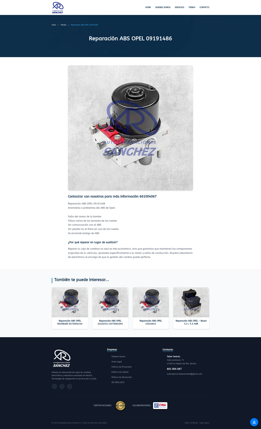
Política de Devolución (121, 377)
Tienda (192, 7)
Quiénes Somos (118, 356)
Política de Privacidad (121, 367)
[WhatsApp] (69, 386)
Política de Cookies (120, 372)
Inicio (54, 25)
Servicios (179, 7)
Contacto (204, 7)
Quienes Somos (162, 7)
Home (148, 7)
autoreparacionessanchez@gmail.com (184, 374)
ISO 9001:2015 (117, 382)
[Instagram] (62, 386)
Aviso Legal (116, 362)
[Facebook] (54, 386)
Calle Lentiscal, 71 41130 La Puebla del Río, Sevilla (181, 360)
